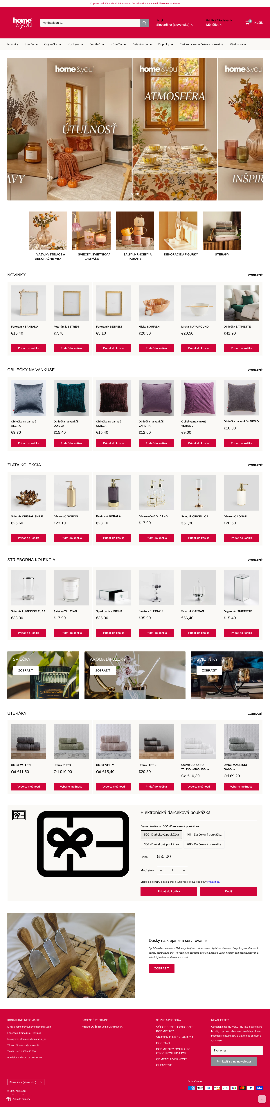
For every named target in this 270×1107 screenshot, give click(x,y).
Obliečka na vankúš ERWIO (241, 421)
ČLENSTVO (164, 1065)
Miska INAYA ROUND (195, 326)
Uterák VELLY (105, 765)
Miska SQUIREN (149, 326)
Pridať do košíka (28, 348)
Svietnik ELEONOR (151, 611)
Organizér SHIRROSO (238, 611)
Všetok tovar (238, 44)
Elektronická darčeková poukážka (202, 44)
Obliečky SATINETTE (237, 326)
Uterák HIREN (147, 765)
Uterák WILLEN (21, 765)
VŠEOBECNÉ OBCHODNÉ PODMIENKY (174, 1029)
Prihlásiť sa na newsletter (234, 1061)
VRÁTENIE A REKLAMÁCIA (175, 1037)
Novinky (12, 44)
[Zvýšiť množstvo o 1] (184, 870)
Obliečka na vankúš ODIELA (66, 423)
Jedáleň (95, 44)
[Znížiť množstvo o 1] (161, 870)
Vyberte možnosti (28, 786)
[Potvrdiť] (144, 23)
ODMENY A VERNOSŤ (171, 1059)
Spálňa (29, 44)
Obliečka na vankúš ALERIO (23, 423)
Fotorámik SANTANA (24, 326)
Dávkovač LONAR (235, 516)
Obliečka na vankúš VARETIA (151, 423)
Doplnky (163, 44)
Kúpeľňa (116, 44)
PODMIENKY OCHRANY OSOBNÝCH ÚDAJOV (173, 1051)
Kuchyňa (73, 44)
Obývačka (50, 44)
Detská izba (140, 44)
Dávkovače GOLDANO (153, 516)
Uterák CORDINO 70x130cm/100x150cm (195, 767)
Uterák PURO (62, 765)
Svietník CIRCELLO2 (194, 516)
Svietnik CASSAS (192, 611)
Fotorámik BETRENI (67, 326)
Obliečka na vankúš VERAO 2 (193, 423)
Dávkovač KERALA (108, 516)
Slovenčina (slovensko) (22, 1082)
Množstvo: (147, 870)
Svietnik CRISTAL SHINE (27, 516)
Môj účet (212, 24)
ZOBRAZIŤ (255, 275)
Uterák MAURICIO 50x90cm (235, 767)
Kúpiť (228, 891)
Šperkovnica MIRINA (109, 611)
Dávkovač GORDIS (66, 516)
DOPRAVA (163, 1043)
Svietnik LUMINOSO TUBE (28, 611)
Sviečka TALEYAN (65, 611)
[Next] (263, 319)
